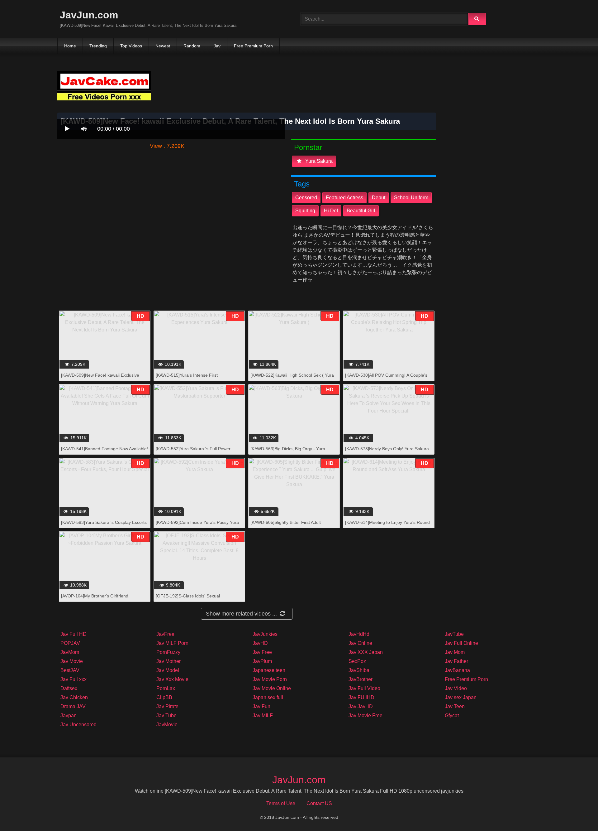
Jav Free (262, 652)
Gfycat (452, 715)
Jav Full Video (364, 688)
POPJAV (70, 643)
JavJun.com (89, 15)
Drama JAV (73, 706)
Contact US (319, 803)
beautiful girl (361, 210)
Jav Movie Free (365, 715)
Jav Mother (168, 661)
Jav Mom (455, 652)
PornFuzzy (168, 652)
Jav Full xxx (73, 679)
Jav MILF (263, 715)
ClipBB (164, 697)
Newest (162, 45)
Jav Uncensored (78, 724)
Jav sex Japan (461, 697)
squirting (305, 210)
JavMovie (167, 724)
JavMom (69, 652)
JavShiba (359, 670)
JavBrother (361, 679)
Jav (217, 45)
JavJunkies (265, 634)
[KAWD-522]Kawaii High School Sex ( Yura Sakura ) (292, 378)
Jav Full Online (461, 643)
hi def (331, 210)
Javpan (68, 715)
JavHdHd (359, 634)
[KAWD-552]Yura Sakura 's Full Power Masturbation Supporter (193, 452)
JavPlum (262, 661)
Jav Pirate (167, 706)
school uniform (411, 197)
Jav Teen (455, 706)
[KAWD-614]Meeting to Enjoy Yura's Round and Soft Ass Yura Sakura (387, 525)
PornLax (165, 688)
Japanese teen (269, 670)
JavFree (165, 634)
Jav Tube (166, 715)
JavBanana (457, 670)
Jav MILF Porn (172, 643)
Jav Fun (261, 706)
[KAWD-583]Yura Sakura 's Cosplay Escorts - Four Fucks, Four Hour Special (104, 525)
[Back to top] (577, 812)
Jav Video (456, 688)
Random (191, 45)
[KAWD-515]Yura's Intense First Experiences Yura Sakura (187, 378)
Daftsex (68, 688)
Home (70, 45)
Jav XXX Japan (366, 652)
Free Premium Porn (253, 45)
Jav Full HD (73, 634)
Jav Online (360, 643)
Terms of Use (280, 803)
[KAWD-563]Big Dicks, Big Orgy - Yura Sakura (287, 452)
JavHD (260, 643)
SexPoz (357, 661)
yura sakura (318, 161)
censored (306, 197)
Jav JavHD (361, 706)
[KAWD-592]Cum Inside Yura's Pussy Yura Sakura (197, 525)
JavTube (454, 634)
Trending (98, 45)
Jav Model (167, 670)
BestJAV (69, 670)
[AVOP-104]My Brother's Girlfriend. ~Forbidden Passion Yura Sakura (95, 599)
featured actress (344, 197)
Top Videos (131, 45)
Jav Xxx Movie (172, 679)
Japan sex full (268, 697)
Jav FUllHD (361, 697)
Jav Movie (71, 661)
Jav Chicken (74, 697)
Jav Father (456, 661)
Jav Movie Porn (270, 679)
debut (378, 197)
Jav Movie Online (272, 688)
